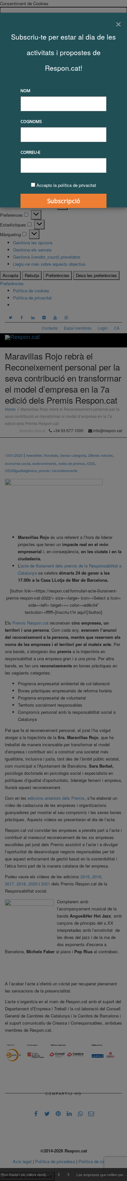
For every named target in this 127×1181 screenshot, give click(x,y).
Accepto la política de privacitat (66, 185)
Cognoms (31, 121)
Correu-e (30, 152)
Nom (25, 90)
